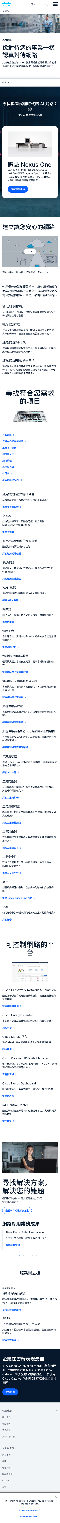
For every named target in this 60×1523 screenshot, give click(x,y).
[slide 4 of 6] (32, 1255)
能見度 (5, 473)
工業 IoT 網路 (9, 447)
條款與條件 (7, 1467)
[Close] (55, 1496)
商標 (4, 1487)
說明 (4, 1461)
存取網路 (7, 434)
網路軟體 (7, 460)
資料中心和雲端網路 (12, 441)
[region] (30, 1507)
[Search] (46, 4)
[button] (30, 251)
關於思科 (6, 1417)
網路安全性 (8, 454)
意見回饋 (6, 1455)
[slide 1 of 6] (19, 1256)
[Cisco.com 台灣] (6, 4)
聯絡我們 (6, 1423)
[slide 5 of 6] (36, 1255)
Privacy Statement (28, 1510)
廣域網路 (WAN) (11, 479)
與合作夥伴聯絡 (9, 1436)
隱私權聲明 (7, 1474)
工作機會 (6, 1430)
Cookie (5, 1480)
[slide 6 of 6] (41, 1255)
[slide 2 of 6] (23, 1255)
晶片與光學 (8, 467)
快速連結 (7, 1410)
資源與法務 (8, 1448)
